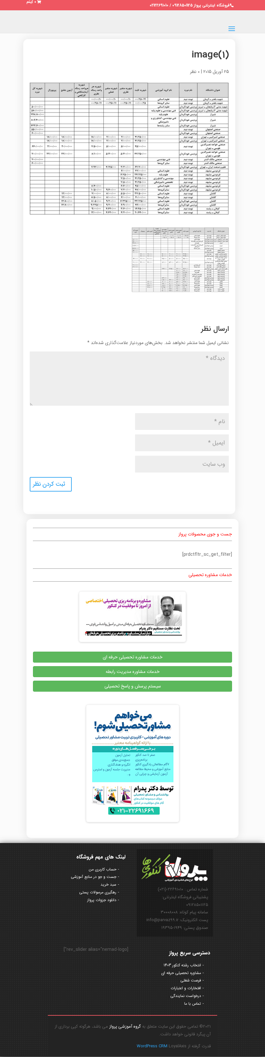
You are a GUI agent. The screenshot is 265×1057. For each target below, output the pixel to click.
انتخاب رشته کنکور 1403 (182, 965)
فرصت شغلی (190, 980)
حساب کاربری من (102, 869)
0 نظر (195, 71)
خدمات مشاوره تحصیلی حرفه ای (133, 657)
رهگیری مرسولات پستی (97, 892)
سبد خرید (108, 884)
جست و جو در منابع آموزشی (93, 877)
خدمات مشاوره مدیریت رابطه (133, 671)
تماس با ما (192, 1004)
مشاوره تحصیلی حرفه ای (181, 973)
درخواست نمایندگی (185, 996)
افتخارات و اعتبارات (186, 988)
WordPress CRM (153, 1046)
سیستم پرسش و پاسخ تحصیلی (132, 686)
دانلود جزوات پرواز (101, 900)
